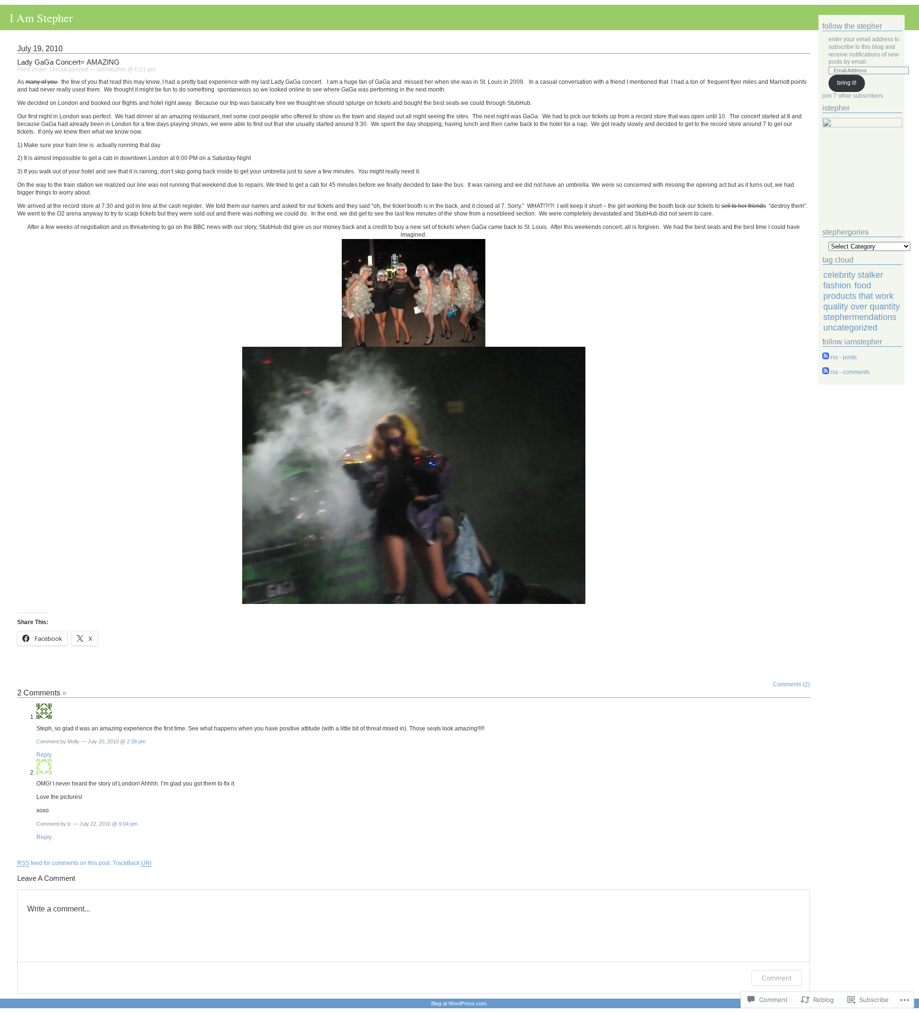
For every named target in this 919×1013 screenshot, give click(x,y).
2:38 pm (136, 741)
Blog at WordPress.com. (459, 1003)
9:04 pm (128, 824)
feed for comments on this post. (64, 863)
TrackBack (131, 863)
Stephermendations (860, 317)
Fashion (837, 285)
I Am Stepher (41, 17)
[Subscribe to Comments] (825, 372)
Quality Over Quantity (861, 306)
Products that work (858, 296)
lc (69, 824)
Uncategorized (69, 69)
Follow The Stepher (852, 26)
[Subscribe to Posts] (825, 357)
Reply (44, 754)
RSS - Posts (843, 357)
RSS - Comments (850, 372)
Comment (777, 978)
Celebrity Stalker (853, 275)
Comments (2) (791, 684)
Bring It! (846, 83)
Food (862, 285)
